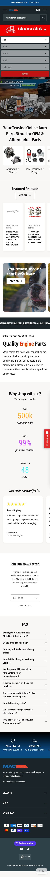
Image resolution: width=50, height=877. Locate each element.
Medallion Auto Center (20, 865)
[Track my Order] (38, 10)
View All (23, 195)
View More (14, 281)
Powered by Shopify (36, 865)
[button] (5, 10)
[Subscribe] (36, 597)
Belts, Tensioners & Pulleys (35, 171)
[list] (25, 443)
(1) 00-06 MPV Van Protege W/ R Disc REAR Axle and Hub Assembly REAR (34, 237)
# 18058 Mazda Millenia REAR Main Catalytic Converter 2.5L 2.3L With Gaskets (12, 238)
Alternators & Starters (12, 171)
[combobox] (22, 18)
